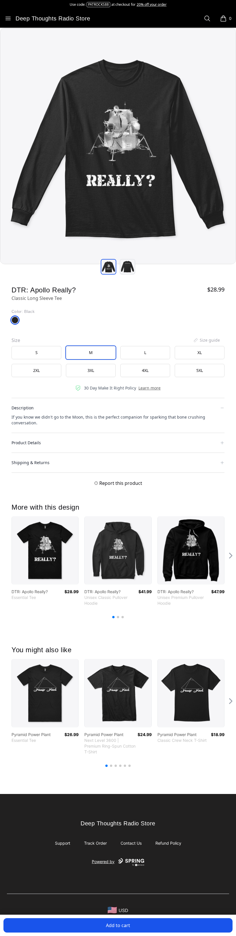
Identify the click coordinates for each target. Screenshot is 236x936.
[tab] (108, 267)
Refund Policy (168, 843)
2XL (36, 370)
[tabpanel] (118, 146)
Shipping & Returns (31, 462)
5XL (199, 370)
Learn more (149, 388)
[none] (206, 340)
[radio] (36, 352)
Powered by (103, 861)
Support (62, 843)
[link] (45, 550)
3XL (90, 370)
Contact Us (131, 843)
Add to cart (118, 925)
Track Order (95, 843)
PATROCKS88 (98, 4)
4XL (145, 370)
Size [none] (16, 340)
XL (199, 352)
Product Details (26, 442)
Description (23, 408)
